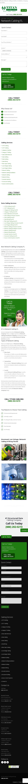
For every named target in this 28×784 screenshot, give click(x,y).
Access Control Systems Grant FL (12, 238)
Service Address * (5, 54)
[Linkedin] (7, 762)
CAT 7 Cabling (5, 148)
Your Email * (4, 36)
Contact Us (4, 681)
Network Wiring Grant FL (10, 232)
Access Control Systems (7, 183)
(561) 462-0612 (8, 722)
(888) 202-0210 (17, 14)
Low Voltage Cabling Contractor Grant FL (13, 223)
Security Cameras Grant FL (10, 234)
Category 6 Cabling (6, 150)
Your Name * (4, 30)
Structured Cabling (6, 181)
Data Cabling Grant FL (9, 217)
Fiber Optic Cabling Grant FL (10, 221)
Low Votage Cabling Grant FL (11, 225)
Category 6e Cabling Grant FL (11, 210)
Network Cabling (6, 170)
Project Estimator (22, 782)
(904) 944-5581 (8, 755)
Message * (3, 60)
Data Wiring (5, 161)
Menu (23, 10)
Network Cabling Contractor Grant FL (12, 226)
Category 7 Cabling (6, 152)
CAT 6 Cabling (5, 145)
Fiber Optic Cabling (6, 163)
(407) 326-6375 (8, 733)
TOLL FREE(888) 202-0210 (8, 86)
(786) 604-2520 (8, 711)
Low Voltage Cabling (7, 166)
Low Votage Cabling (6, 168)
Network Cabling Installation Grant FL (13, 228)
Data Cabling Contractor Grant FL (12, 215)
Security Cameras (6, 179)
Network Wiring (5, 177)
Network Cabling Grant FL (10, 230)
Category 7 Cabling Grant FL (10, 212)
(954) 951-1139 (8, 701)
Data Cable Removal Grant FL (11, 213)
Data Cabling (5, 157)
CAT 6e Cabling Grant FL (9, 206)
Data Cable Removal (7, 154)
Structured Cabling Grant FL (10, 236)
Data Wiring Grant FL (9, 219)
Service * (3, 48)
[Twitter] (5, 762)
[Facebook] (2, 762)
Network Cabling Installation (8, 172)
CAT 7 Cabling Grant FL (9, 208)
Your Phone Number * (6, 42)
